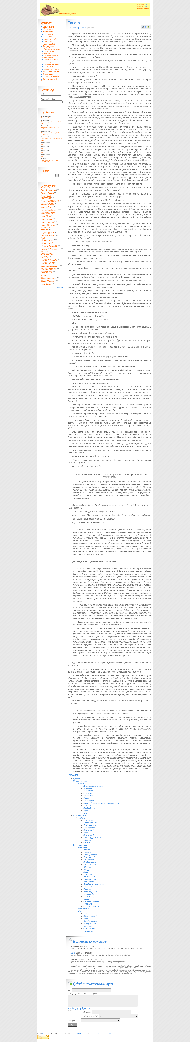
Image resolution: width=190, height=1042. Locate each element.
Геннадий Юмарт (49, 210)
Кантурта (88, 889)
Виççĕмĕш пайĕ (80, 845)
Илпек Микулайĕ (49, 225)
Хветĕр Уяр (74, 27)
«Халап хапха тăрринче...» (48, 52)
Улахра (86, 918)
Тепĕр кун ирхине (91, 825)
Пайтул (44, 257)
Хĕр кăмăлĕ (88, 882)
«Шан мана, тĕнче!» (51, 69)
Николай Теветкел (50, 249)
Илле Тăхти (46, 219)
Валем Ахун (46, 207)
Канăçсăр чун (89, 808)
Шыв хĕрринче (90, 891)
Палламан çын (89, 896)
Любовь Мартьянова (47, 239)
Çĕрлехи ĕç (88, 867)
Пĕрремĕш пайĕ (80, 781)
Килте (81, 783)
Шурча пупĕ (88, 830)
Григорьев (82, 847)
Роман (83, 27)
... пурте (58, 287)
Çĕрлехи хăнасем (91, 906)
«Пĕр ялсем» (89, 928)
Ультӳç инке (89, 877)
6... (42, 148)
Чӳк (85, 813)
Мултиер (87, 810)
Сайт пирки (48, 27)
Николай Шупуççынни (47, 253)
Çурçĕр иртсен (90, 921)
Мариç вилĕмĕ (89, 923)
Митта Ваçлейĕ (49, 246)
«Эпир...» (87, 840)
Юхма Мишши (47, 281)
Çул (80, 911)
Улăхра (86, 850)
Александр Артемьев (46, 197)
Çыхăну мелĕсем (51, 77)
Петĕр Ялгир (47, 263)
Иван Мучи (46, 216)
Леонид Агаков (48, 236)
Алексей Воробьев (50, 201)
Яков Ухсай (46, 284)
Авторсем (48, 32)
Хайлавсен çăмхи (51, 72)
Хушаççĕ (87, 887)
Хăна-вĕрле (88, 801)
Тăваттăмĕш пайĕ (81, 909)
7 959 (145, 6)
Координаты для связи (50, 80)
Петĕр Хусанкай (49, 260)
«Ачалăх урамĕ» (50, 62)
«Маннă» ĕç (88, 894)
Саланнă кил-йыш (91, 901)
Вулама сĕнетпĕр (50, 39)
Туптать (87, 904)
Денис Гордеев (48, 213)
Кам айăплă (88, 859)
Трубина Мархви (48, 269)
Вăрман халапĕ (90, 916)
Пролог (76, 778)
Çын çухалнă (89, 857)
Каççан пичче (89, 864)
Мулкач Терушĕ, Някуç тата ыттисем (101, 803)
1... (42, 144)
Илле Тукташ (47, 222)
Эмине (44, 275)
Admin (73, 953)
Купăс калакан (89, 862)
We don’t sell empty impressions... (51, 118)
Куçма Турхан (47, 233)
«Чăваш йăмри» (49, 67)
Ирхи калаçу (89, 820)
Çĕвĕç (86, 899)
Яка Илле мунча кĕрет (93, 884)
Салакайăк (88, 926)
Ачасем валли (49, 42)
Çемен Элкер (47, 193)
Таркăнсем (88, 931)
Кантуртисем (90, 855)
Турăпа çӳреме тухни (93, 837)
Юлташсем (88, 791)
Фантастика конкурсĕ (52, 49)
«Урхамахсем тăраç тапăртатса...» (50, 56)
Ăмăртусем (48, 46)
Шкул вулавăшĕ (49, 44)
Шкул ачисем (48, 34)
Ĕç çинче (87, 874)
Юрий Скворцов (48, 278)
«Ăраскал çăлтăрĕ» (51, 64)
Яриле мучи (88, 796)
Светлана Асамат (50, 266)
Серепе (86, 842)
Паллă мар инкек (90, 823)
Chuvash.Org (46, 1033)
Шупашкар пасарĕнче (93, 786)
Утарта (87, 852)
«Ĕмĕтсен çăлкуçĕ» (51, 59)
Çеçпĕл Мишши (48, 190)
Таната (81, 818)
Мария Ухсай (47, 243)
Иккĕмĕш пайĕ (79, 815)
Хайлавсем (48, 37)
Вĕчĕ (85, 872)
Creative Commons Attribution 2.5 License (110, 1033)
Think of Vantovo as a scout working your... (49, 160)
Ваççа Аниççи (47, 204)
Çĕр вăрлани (89, 828)
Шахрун (86, 869)
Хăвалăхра (88, 805)
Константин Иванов (47, 228)
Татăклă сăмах (90, 879)
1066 (146, 4)
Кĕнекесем (48, 29)
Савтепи (87, 793)
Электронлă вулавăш (67, 13)
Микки (86, 832)
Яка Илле (87, 788)
